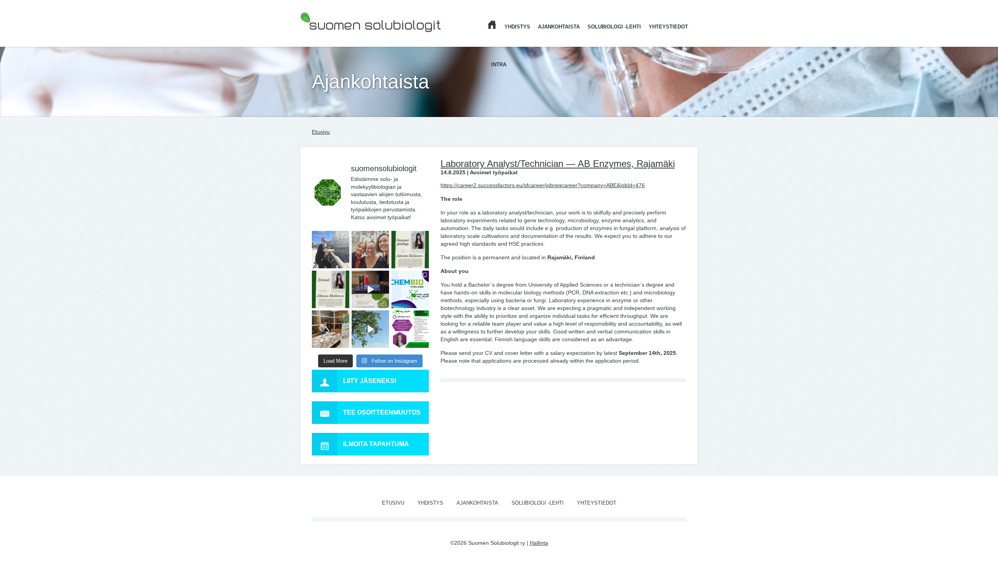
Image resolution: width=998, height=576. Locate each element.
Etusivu (321, 132)
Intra (498, 64)
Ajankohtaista (559, 27)
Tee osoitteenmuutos (382, 412)
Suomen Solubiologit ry (328, 37)
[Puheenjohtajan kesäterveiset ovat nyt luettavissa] (330, 289)
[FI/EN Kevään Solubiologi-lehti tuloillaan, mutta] (370, 249)
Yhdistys (517, 27)
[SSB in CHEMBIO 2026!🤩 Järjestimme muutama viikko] (370, 289)
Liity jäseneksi (369, 381)
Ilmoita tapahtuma (376, 444)
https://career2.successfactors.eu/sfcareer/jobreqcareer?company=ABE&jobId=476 (543, 185)
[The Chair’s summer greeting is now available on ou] (410, 249)
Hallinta (539, 543)
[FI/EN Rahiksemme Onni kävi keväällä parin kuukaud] (330, 249)
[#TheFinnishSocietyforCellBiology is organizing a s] (410, 329)
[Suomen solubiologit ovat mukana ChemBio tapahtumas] (410, 289)
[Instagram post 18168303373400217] (370, 329)
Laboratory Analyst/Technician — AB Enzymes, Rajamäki (558, 163)
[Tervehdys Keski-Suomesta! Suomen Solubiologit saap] (330, 329)
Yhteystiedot (668, 27)
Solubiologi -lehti (614, 27)
